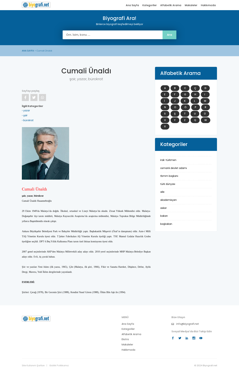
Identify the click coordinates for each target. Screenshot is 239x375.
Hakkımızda (208, 5)
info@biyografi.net (187, 324)
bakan (164, 216)
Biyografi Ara (36, 5)
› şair (24, 115)
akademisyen (168, 200)
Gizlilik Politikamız (59, 365)
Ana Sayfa (132, 5)
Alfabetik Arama (170, 5)
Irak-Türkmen (168, 160)
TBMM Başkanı (169, 176)
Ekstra (125, 339)
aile (162, 192)
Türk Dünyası (167, 184)
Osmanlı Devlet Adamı (173, 168)
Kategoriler (149, 5)
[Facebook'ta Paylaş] (25, 97)
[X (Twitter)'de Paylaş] (33, 97)
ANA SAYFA (28, 50)
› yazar (26, 110)
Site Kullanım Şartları (33, 365)
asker (163, 208)
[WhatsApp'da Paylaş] (42, 97)
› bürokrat (28, 120)
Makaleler (191, 5)
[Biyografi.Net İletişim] (36, 318)
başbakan (166, 224)
